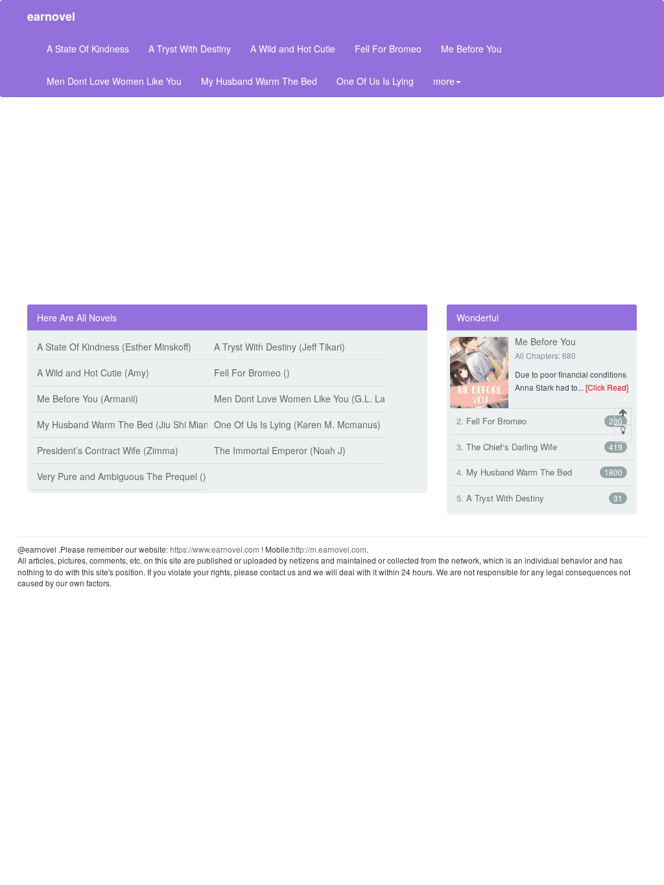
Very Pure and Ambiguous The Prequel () (121, 476)
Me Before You (471, 48)
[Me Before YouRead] (479, 371)
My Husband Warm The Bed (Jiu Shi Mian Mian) (136, 424)
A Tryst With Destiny (189, 48)
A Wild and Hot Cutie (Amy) (93, 372)
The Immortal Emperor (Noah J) (280, 450)
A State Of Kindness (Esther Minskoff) (114, 346)
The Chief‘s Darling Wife (511, 447)
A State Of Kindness (88, 48)
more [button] (444, 81)
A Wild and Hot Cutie (292, 48)
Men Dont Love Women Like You (114, 81)
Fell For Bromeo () (252, 372)
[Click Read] (607, 387)
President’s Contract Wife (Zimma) (107, 450)
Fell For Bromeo (388, 48)
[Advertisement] (332, 201)
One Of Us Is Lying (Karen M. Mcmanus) (297, 424)
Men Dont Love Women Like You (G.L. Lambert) (313, 398)
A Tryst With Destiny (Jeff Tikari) (279, 346)
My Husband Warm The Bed (259, 81)
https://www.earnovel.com (214, 549)
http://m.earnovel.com (328, 549)
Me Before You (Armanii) (87, 398)
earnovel (51, 16)
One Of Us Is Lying (375, 81)
